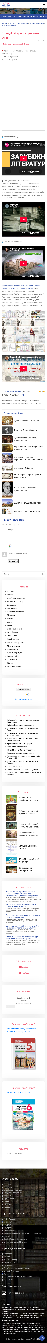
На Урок (7, 1257)
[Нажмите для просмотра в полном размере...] (23, 331)
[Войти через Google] (9, 546)
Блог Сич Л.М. (9, 1262)
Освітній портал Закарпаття (15, 1239)
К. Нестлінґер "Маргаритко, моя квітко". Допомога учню (23, 734)
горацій (24, 401)
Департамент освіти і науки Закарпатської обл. (23, 1233)
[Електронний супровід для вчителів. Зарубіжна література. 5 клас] (23, 1054)
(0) (26, 395)
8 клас (38, 404)
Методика (8, 1187)
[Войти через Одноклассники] (9, 549)
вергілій (17, 401)
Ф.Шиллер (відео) (14, 767)
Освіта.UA (8, 1222)
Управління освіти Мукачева (15, 1242)
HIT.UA (7, 1006)
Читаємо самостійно (36, 23)
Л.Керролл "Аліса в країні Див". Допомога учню (28, 800)
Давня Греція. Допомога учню (27, 503)
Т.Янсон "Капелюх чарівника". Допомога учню (28, 835)
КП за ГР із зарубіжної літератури (21, 750)
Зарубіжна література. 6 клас (18, 1092)
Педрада (7, 1225)
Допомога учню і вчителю (18, 23)
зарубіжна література (26, 404)
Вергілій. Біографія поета (25, 430)
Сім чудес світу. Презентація (27, 511)
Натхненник (9, 1265)
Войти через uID (23, 689)
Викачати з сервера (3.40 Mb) (16, 44)
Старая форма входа (23, 699)
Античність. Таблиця (23, 468)
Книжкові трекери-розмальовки (20, 753)
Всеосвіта (8, 1254)
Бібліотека (8, 1196)
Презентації (9, 1199)
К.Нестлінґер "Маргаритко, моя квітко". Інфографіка (23, 721)
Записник (8, 1204)
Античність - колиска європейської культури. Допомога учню (29, 459)
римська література (9, 404)
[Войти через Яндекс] (9, 542)
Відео (6, 1201)
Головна (5, 23)
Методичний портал (12, 1259)
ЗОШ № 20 (8, 1280)
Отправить (13, 561)
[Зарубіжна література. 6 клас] (23, 1115)
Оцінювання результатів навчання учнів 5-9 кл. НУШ (23, 757)
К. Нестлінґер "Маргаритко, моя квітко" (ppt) (23, 729)
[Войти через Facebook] (9, 539)
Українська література (13, 1190)
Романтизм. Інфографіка (17, 747)
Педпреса (8, 1228)
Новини (7, 1207)
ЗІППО (7, 1236)
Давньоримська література (26, 421)
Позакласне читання (9, 26)
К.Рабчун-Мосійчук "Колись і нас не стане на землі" (24, 774)
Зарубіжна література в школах (17, 1268)
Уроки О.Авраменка (12, 1271)
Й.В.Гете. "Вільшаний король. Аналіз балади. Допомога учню (29, 826)
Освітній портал (10, 1230)
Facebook (25, 967)
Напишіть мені (16, 1293)
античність (8, 401)
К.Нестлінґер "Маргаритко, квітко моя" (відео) (22, 762)
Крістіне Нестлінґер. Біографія (19, 744)
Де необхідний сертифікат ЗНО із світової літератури (27, 870)
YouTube (25, 973)
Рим (29, 401)
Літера (6, 1274)
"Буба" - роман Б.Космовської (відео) (22, 770)
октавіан (35, 401)
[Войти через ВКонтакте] (9, 536)
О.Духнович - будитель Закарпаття (18, 1277)
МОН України (9, 1219)
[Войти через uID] (9, 532)
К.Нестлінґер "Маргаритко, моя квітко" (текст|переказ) (22, 739)
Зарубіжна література (13, 1193)
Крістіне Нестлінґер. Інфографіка (20, 725)
